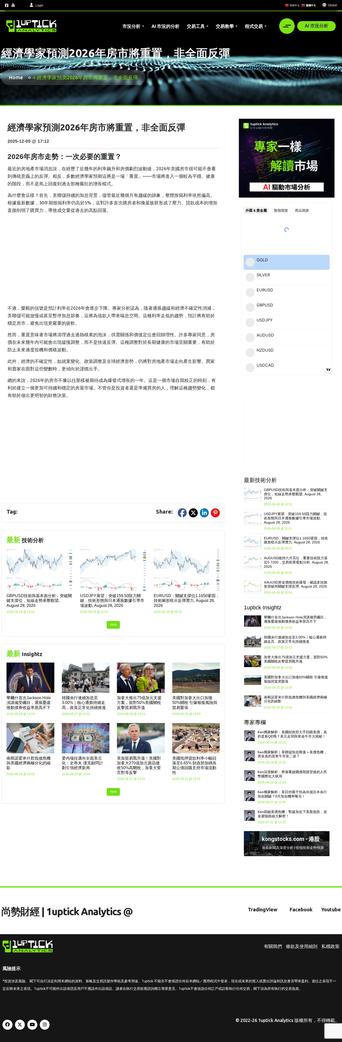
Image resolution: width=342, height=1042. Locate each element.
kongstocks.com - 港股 (291, 839)
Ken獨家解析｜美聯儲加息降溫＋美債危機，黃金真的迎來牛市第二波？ (292, 754)
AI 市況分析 (316, 25)
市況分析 (131, 26)
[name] (31, 26)
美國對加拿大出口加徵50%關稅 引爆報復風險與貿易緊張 (194, 702)
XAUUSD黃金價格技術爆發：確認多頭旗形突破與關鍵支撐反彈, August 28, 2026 (295, 584)
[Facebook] (8, 1025)
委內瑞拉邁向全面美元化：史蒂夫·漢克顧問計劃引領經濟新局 (82, 763)
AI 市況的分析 (165, 26)
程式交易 (254, 26)
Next (113, 624)
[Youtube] (32, 1025)
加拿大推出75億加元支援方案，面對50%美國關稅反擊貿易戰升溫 (139, 702)
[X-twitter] (20, 1025)
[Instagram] (45, 1025)
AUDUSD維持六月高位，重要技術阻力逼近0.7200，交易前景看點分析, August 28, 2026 (296, 562)
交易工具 (196, 26)
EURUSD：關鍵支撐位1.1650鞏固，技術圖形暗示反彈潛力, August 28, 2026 (187, 600)
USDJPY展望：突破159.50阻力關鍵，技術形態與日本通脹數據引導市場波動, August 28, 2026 (112, 600)
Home (17, 77)
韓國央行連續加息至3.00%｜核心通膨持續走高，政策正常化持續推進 (84, 702)
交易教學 (225, 26)
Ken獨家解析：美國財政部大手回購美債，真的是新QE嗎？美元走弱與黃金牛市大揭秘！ (292, 734)
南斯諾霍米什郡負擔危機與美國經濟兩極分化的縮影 (29, 763)
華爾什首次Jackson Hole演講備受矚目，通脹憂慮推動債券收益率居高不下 (29, 702)
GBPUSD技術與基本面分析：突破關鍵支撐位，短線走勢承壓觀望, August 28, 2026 (39, 600)
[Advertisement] (113, 259)
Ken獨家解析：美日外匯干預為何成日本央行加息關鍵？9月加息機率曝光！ (292, 794)
